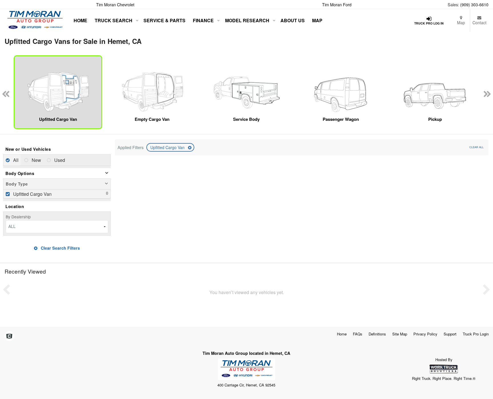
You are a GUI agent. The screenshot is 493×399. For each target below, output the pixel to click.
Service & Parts (164, 20)
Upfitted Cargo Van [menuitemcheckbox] (32, 194)
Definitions (377, 334)
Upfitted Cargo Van (168, 147)
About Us (292, 20)
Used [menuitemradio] (59, 160)
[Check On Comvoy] (9, 336)
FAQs (357, 334)
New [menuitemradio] (36, 160)
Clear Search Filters (60, 248)
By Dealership (18, 216)
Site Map (399, 334)
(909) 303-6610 (474, 4)
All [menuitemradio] (15, 160)
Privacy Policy (425, 334)
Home (80, 20)
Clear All (476, 147)
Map (461, 22)
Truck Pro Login (476, 334)
